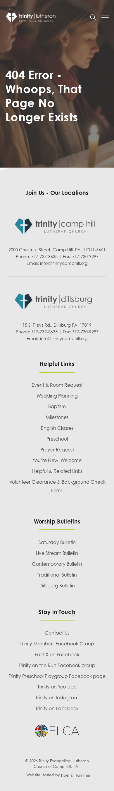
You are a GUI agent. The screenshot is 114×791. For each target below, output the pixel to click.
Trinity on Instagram (57, 697)
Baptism (57, 406)
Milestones (57, 417)
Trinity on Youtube (57, 687)
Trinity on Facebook (57, 708)
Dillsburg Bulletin (57, 586)
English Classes (57, 428)
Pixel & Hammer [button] (75, 775)
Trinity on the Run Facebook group (57, 665)
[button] (93, 17)
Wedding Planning (57, 396)
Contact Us (57, 633)
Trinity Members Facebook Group (57, 644)
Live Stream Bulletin (57, 553)
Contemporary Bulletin (57, 564)
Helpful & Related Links (57, 471)
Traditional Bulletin (57, 575)
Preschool (57, 439)
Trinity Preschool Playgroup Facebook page (57, 676)
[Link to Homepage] (45, 17)
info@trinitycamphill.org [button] (64, 263)
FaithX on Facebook (57, 654)
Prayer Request (57, 450)
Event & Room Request (57, 385)
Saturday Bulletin (57, 542)
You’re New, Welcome (57, 460)
